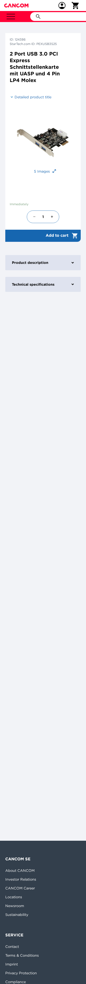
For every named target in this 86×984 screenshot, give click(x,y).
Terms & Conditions (22, 955)
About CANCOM (20, 870)
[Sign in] (61, 5)
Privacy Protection (21, 973)
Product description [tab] (30, 262)
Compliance (15, 982)
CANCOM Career (20, 888)
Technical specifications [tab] (33, 284)
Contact (12, 946)
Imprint (11, 964)
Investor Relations (20, 879)
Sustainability (16, 914)
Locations (13, 897)
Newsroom (14, 906)
